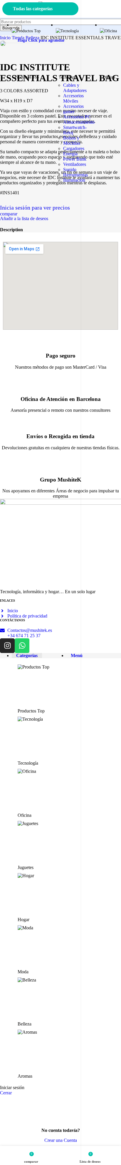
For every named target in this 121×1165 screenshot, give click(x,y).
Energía (70, 153)
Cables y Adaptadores (75, 88)
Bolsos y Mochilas (71, 140)
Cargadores (73, 148)
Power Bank (74, 159)
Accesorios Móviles (73, 98)
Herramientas (75, 174)
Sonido (69, 169)
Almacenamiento (79, 122)
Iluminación (74, 180)
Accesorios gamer (73, 109)
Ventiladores (74, 164)
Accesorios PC (77, 116)
